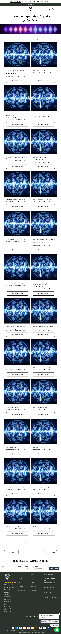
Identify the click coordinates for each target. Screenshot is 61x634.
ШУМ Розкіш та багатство (39, 70)
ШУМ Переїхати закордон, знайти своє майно (15, 327)
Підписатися (54, 568)
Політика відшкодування (49, 630)
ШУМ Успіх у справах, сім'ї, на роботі (15, 199)
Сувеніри (33, 582)
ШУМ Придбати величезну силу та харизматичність (14, 114)
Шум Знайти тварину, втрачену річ (41, 526)
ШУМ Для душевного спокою (40, 407)
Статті (19, 582)
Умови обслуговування (24, 632)
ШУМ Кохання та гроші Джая (13, 526)
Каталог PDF (21, 590)
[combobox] (35, 568)
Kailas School (13, 630)
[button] (4, 9)
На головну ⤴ (50, 552)
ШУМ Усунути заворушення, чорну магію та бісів (17, 158)
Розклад (33, 590)
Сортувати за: (23, 39)
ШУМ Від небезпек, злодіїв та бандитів (16, 487)
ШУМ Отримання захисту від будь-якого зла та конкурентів (43, 327)
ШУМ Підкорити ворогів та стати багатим (43, 367)
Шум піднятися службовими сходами (42, 487)
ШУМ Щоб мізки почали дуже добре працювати (15, 71)
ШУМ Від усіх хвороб (11, 447)
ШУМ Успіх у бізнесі (38, 447)
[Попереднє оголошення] (3, 4)
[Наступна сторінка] (35, 543)
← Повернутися (11, 552)
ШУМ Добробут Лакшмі (12, 407)
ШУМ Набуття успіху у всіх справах (42, 199)
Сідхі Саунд (34, 586)
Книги (32, 578)
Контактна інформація (38, 632)
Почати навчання (23, 574)
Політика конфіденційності (34, 630)
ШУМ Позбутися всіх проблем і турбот (16, 239)
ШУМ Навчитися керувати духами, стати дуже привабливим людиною (43, 283)
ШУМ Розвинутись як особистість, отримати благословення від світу (44, 240)
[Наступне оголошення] (57, 4)
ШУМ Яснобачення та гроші (40, 157)
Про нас (20, 578)
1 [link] (25, 542)
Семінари (20, 586)
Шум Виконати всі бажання (39, 113)
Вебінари (33, 574)
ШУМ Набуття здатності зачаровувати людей (17, 283)
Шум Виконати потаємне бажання (14, 367)
